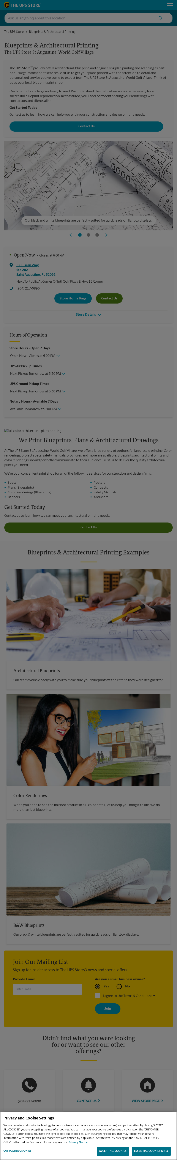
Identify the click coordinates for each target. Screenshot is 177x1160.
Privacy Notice (78, 1142)
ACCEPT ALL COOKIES (112, 1151)
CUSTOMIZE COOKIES (17, 1150)
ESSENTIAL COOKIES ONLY (151, 1151)
